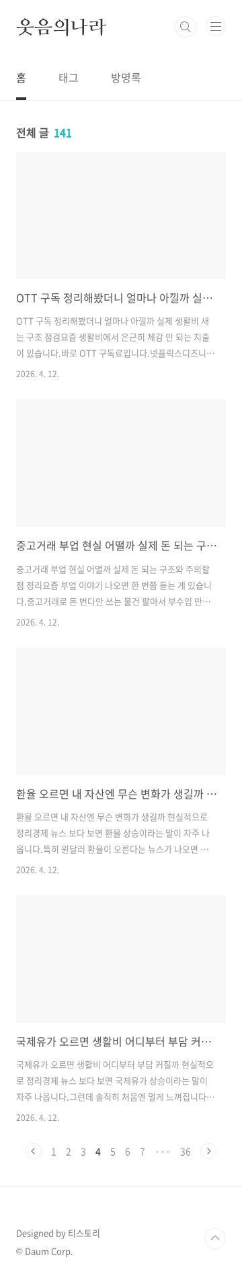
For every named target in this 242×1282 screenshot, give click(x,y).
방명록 (126, 77)
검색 (185, 27)
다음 (208, 1151)
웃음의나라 (61, 27)
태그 (68, 77)
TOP (215, 1238)
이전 (34, 1151)
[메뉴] (216, 26)
